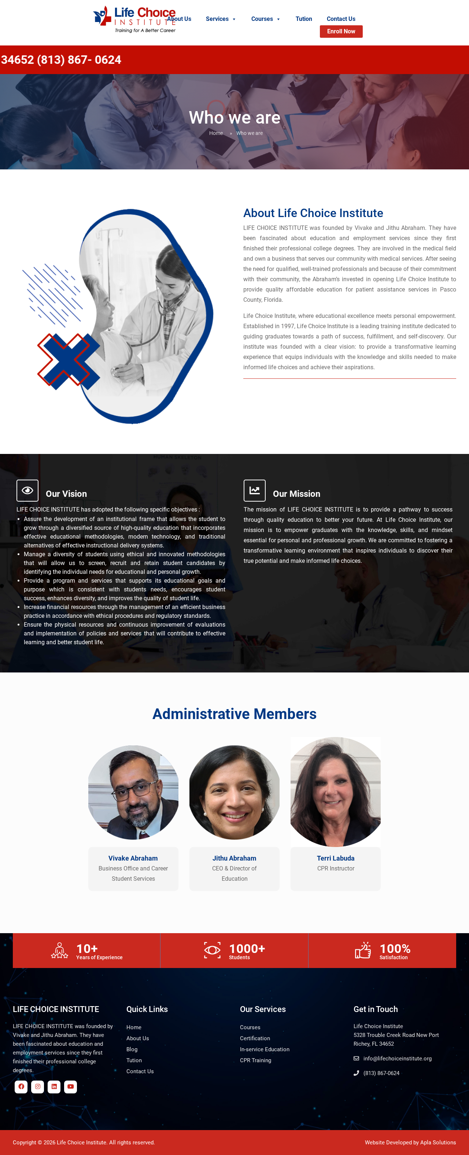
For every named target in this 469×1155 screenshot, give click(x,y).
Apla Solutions (438, 1142)
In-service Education (264, 1049)
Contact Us (341, 18)
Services (217, 18)
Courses (262, 18)
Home (216, 133)
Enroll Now (341, 31)
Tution (304, 18)
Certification (255, 1038)
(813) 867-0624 (380, 1073)
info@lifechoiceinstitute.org (397, 1058)
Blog (131, 1049)
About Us (179, 18)
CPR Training (255, 1060)
